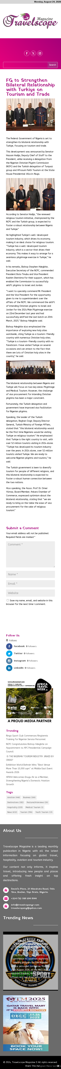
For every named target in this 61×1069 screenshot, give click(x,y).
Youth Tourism (44, 812)
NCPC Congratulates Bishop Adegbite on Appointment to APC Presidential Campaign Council (28, 748)
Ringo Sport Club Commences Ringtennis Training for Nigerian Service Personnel (30, 946)
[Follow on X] (33, 53)
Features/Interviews (37, 802)
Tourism (26, 812)
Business (29, 797)
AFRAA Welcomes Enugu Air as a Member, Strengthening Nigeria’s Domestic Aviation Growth (28, 781)
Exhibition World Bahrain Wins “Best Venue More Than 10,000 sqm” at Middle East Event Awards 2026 (29, 769)
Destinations (15, 802)
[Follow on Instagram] (40, 53)
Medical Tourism (34, 807)
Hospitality (15, 807)
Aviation (13, 797)
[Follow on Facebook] (26, 53)
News (12, 812)
